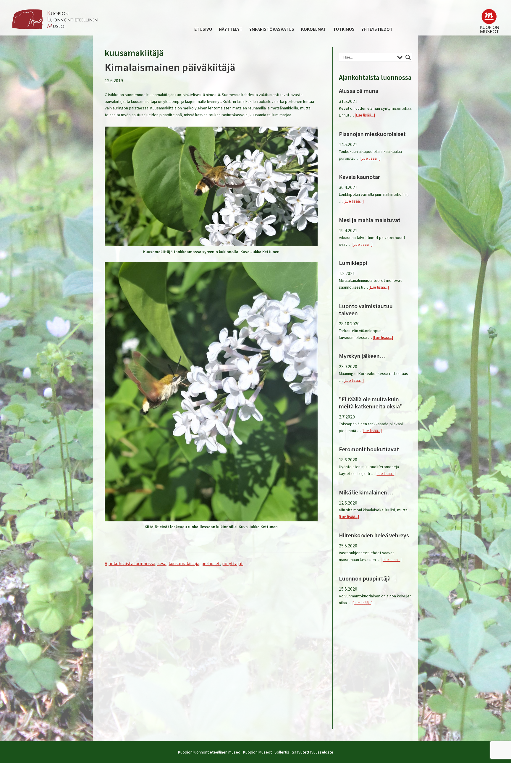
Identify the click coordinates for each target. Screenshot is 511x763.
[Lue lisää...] (365, 115)
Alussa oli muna (358, 90)
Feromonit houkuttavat (369, 449)
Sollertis (281, 752)
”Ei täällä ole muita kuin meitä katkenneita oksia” (370, 402)
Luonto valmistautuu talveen (366, 309)
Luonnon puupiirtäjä (365, 578)
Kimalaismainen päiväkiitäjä (170, 67)
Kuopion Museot (257, 752)
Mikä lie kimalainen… (366, 492)
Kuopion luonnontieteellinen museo (209, 752)
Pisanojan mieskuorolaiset (372, 134)
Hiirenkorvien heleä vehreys (374, 535)
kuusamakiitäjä (184, 563)
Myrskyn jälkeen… (362, 356)
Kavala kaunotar (359, 176)
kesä (161, 563)
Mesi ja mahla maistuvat (369, 220)
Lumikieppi (353, 262)
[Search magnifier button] (408, 57)
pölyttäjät (232, 563)
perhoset (210, 563)
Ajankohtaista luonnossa (130, 563)
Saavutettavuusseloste (312, 752)
